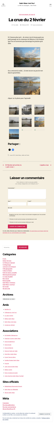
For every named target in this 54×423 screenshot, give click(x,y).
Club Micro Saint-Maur (11, 354)
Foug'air (7, 363)
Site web (10, 207)
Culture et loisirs (7, 271)
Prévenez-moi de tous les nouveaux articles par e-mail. (22, 222)
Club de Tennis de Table (11, 351)
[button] (14, 110)
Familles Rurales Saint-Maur (12, 360)
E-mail (29, 201)
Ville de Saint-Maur (10, 392)
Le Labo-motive (9, 315)
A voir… (5, 259)
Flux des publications (9, 405)
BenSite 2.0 (8, 309)
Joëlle (16, 25)
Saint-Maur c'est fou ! (27, 3)
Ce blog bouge (7, 265)
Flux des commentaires (9, 407)
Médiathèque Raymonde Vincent (13, 386)
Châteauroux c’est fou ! (11, 312)
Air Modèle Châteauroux (11, 335)
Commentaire (11, 188)
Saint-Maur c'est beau (9, 282)
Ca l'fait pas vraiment (9, 263)
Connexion (6, 403)
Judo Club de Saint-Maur (11, 366)
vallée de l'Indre (25, 155)
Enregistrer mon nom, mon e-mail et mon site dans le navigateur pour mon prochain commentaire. (27, 215)
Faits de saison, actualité (27, 14)
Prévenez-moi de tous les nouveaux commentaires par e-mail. (23, 219)
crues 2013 (12, 155)
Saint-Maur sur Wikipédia (11, 389)
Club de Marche (9, 348)
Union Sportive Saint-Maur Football (14, 376)
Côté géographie (7, 269)
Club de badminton (10, 341)
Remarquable (6, 280)
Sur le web (5, 286)
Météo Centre (8, 369)
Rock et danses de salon (11, 373)
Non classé (6, 278)
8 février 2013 (25, 25)
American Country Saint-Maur (12, 338)
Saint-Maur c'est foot (9, 284)
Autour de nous (7, 261)
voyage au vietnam (10, 325)
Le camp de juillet (8, 276)
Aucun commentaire (37, 25)
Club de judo (8, 344)
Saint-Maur (18, 155)
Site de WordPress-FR (9, 409)
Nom (9, 201)
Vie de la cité (6, 288)
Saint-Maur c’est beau (10, 322)
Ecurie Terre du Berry (10, 357)
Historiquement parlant (9, 274)
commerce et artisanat (9, 267)
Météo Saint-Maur (9, 318)
